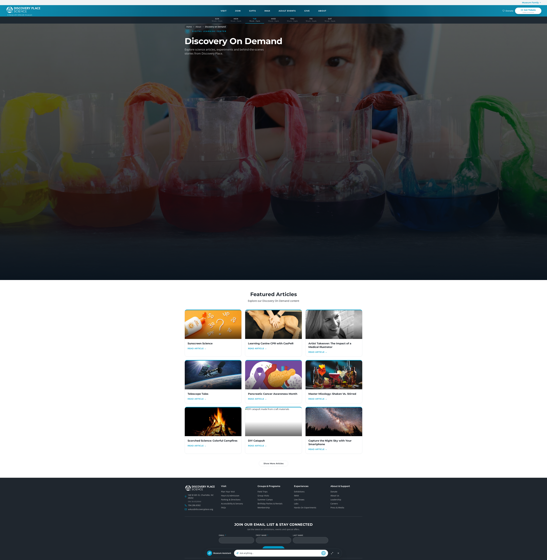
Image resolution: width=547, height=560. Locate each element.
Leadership (335, 499)
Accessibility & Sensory (232, 503)
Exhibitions (299, 491)
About (198, 26)
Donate (509, 11)
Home (189, 26)
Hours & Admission (230, 495)
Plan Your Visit (228, 491)
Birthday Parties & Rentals (270, 503)
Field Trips (263, 491)
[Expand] (332, 553)
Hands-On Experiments (305, 507)
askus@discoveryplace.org (200, 509)
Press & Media (337, 507)
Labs (296, 503)
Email (222, 535)
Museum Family (530, 2)
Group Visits (263, 495)
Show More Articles (273, 463)
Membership (264, 507)
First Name (262, 535)
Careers (334, 503)
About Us (334, 495)
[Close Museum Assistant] (338, 553)
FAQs (223, 507)
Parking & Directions (230, 499)
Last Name (298, 535)
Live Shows (299, 499)
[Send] (323, 553)
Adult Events (287, 11)
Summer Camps (265, 499)
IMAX (267, 11)
